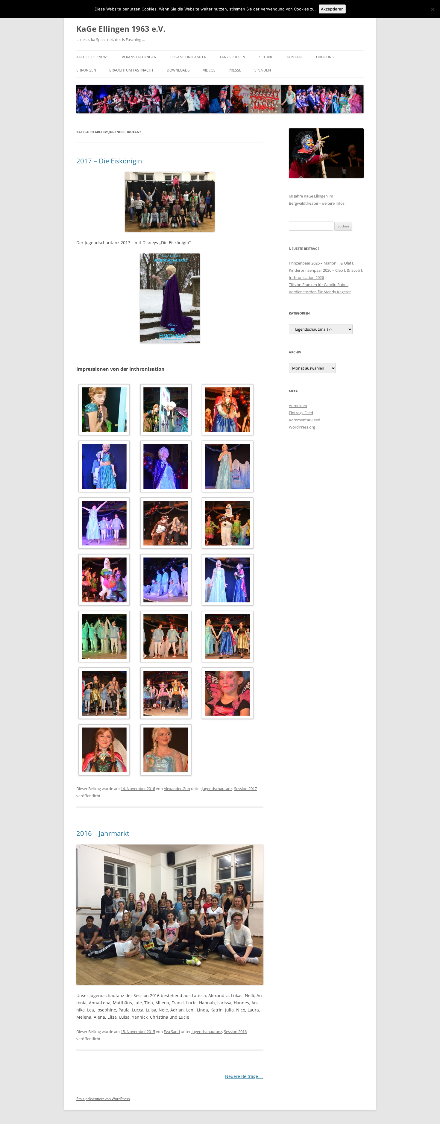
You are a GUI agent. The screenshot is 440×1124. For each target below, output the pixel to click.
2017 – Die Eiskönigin (109, 160)
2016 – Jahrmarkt (102, 833)
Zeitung (266, 57)
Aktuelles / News (92, 57)
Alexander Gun (177, 788)
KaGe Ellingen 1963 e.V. (120, 28)
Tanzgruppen (232, 57)
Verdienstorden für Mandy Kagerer (320, 291)
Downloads (178, 70)
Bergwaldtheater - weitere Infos (317, 203)
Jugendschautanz (217, 788)
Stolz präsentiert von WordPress (103, 1098)
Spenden (262, 70)
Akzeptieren (332, 9)
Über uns (325, 57)
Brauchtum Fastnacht (131, 70)
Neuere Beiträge (244, 1076)
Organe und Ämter (188, 57)
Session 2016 (235, 1031)
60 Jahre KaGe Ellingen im (311, 196)
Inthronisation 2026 (306, 277)
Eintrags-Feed (301, 412)
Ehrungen (86, 70)
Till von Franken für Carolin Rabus (318, 284)
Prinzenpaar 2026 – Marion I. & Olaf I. (321, 263)
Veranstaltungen (139, 57)
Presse (235, 70)
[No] (433, 9)
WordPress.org (302, 427)
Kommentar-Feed (304, 420)
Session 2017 (245, 788)
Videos (209, 70)
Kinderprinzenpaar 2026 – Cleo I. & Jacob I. (326, 270)
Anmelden (298, 405)
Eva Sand (172, 1031)
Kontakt (295, 57)
